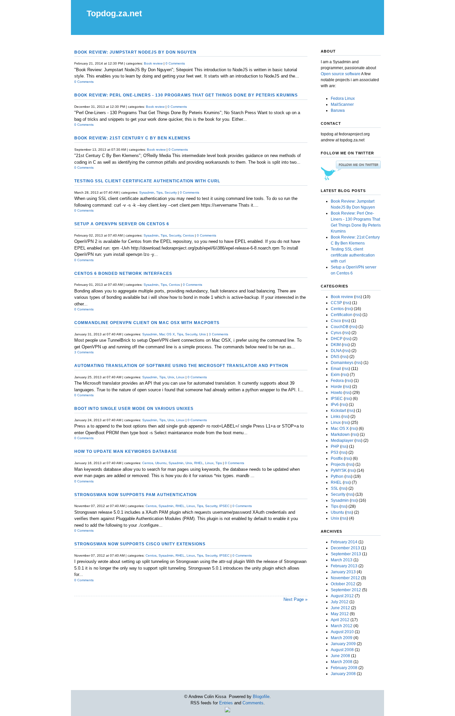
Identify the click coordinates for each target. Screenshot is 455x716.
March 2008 (341, 661)
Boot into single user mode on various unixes (134, 408)
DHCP (336, 338)
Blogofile (261, 696)
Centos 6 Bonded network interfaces (123, 273)
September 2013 (346, 554)
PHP (335, 446)
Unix (202, 334)
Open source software (340, 74)
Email (336, 368)
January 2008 (343, 673)
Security (171, 192)
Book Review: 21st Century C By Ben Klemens (132, 138)
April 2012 (340, 620)
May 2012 (340, 614)
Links (335, 416)
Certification (341, 314)
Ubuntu (161, 463)
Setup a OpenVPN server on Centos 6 (121, 224)
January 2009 (343, 643)
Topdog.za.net (114, 13)
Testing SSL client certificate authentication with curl (147, 181)
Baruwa (338, 110)
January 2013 (343, 572)
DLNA (336, 350)
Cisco (336, 320)
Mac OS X (167, 334)
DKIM (336, 344)
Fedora (337, 380)
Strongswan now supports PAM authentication (135, 494)
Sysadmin (146, 192)
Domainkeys (342, 362)
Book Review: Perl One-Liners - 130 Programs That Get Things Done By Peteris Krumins (186, 95)
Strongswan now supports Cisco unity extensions (140, 544)
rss (358, 296)
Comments (252, 702)
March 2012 (341, 626)
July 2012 (339, 602)
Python (337, 476)
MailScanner (342, 104)
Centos (188, 235)
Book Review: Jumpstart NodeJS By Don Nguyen (135, 52)
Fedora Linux (343, 98)
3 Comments (218, 334)
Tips (159, 192)
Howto (336, 392)
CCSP (336, 302)
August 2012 (342, 596)
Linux (180, 377)
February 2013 (344, 566)
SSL (334, 488)
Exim (335, 374)
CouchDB (339, 326)
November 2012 (345, 578)
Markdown (340, 434)
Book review (153, 63)
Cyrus (336, 332)
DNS (335, 356)
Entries (226, 702)
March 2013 (341, 560)
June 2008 (340, 655)
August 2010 (342, 631)
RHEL (198, 463)
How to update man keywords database (125, 451)
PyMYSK (339, 470)
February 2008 (344, 667)
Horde (336, 386)
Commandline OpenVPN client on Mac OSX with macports (147, 322)
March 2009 (341, 637)
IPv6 (335, 404)
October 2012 (343, 584)
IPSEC (224, 506)
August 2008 (342, 649)
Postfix (337, 458)
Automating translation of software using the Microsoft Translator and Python (181, 365)
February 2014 (344, 542)
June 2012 (340, 608)
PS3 (334, 452)
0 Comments (175, 63)
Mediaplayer (342, 440)
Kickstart (338, 410)
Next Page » (295, 599)
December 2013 (345, 548)
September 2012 (346, 590)
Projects (338, 464)
